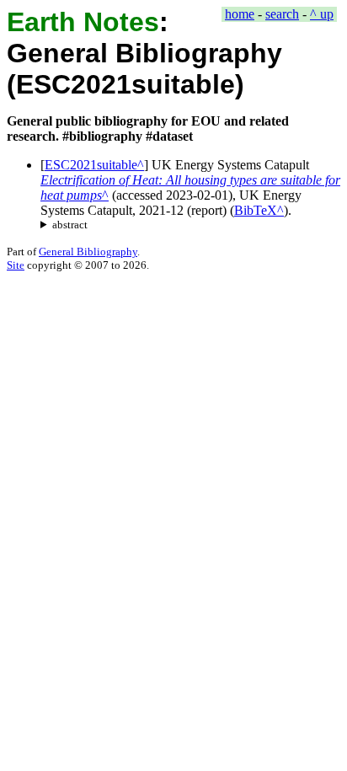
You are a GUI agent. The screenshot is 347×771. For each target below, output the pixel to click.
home (239, 14)
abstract (70, 224)
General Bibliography (88, 251)
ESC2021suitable (91, 165)
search (282, 14)
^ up (322, 14)
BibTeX (255, 210)
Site (15, 265)
